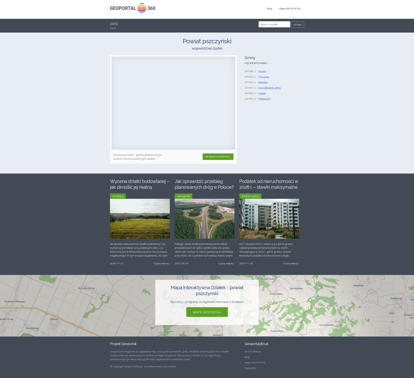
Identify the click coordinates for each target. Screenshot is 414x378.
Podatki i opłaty (250, 196)
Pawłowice (264, 98)
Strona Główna (253, 351)
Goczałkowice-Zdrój (269, 87)
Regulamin (250, 368)
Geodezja (117, 196)
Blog (269, 8)
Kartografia (183, 196)
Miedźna (263, 82)
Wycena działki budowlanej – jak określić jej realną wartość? (139, 187)
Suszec (262, 71)
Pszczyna (263, 76)
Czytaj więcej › (162, 263)
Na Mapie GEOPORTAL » (218, 156)
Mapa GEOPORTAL (290, 8)
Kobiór (262, 93)
